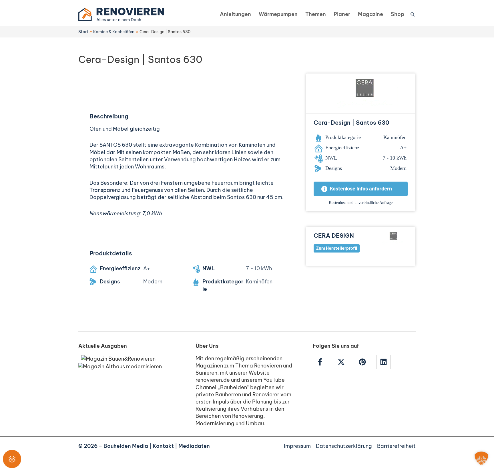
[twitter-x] (344, 362)
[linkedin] (384, 362)
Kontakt (163, 446)
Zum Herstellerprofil (336, 248)
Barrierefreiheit (396, 446)
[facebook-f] (323, 362)
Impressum (297, 446)
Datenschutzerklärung (344, 446)
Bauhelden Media (125, 446)
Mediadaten (194, 446)
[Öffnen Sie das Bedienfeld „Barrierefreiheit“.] (12, 459)
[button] (413, 14)
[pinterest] (365, 362)
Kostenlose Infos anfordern (361, 189)
